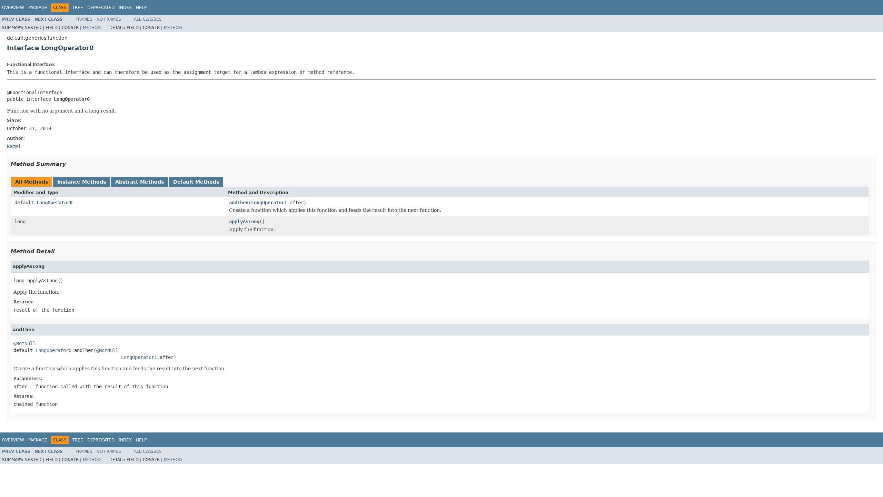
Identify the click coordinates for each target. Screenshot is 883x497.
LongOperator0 (54, 202)
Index (125, 7)
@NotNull (24, 343)
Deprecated (101, 7)
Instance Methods (81, 182)
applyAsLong (244, 221)
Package (37, 7)
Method (92, 27)
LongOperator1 (269, 202)
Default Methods (196, 182)
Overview (13, 7)
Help (141, 7)
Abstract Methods (139, 182)
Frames (84, 19)
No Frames (109, 19)
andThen (238, 202)
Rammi (14, 146)
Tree (77, 7)
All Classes (148, 19)
